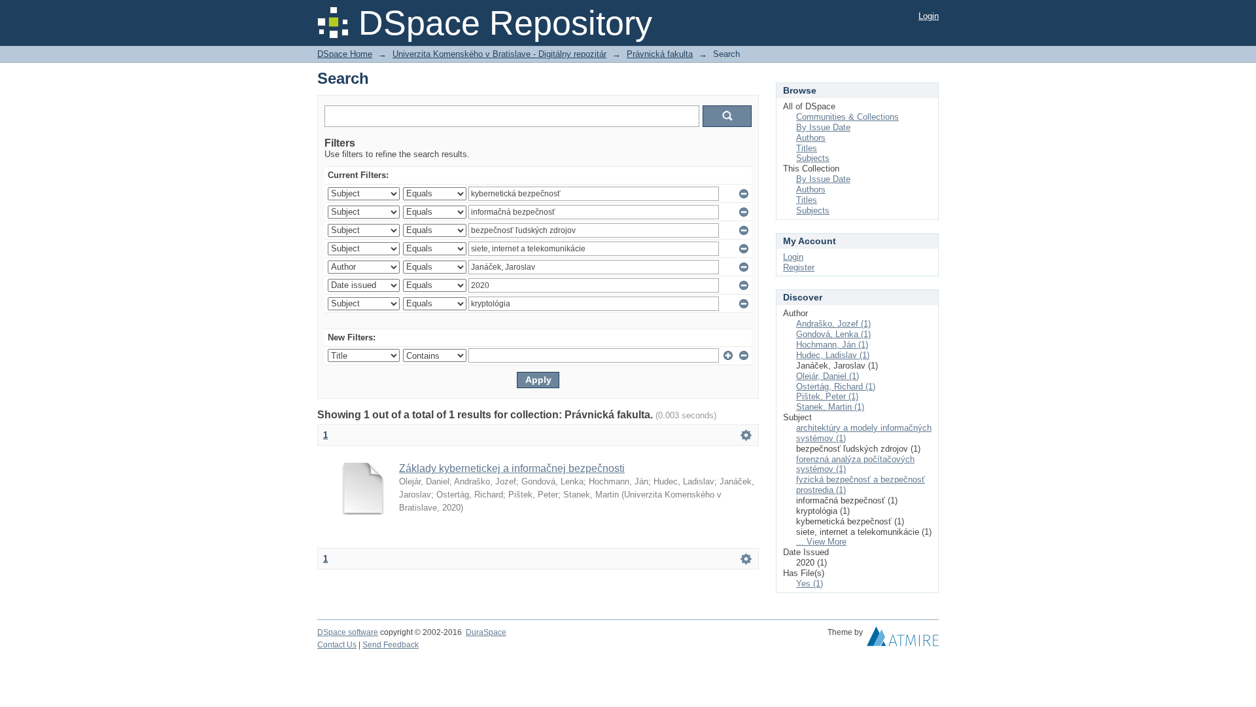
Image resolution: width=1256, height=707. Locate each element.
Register (798, 267)
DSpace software (347, 632)
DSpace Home (344, 54)
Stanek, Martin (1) (830, 407)
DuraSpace (486, 632)
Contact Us (337, 644)
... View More (821, 542)
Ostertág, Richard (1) (835, 386)
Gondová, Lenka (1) (833, 334)
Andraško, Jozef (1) (833, 324)
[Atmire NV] (903, 639)
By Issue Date (823, 127)
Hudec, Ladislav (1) (832, 355)
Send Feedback (390, 644)
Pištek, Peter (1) (827, 396)
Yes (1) (809, 584)
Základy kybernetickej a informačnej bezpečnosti (512, 468)
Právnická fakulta (660, 54)
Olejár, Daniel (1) (827, 376)
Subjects (812, 158)
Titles (806, 148)
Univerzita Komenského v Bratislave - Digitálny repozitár (499, 54)
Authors (811, 138)
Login (928, 16)
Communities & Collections (847, 117)
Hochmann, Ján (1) (832, 345)
